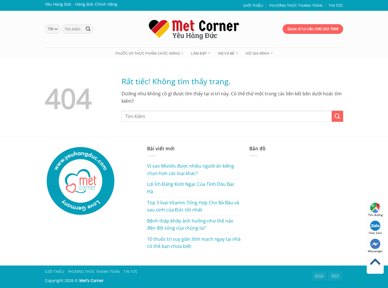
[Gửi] (88, 29)
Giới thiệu (253, 5)
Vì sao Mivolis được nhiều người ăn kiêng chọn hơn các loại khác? (190, 169)
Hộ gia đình (257, 53)
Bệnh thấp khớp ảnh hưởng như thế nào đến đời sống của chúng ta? (190, 224)
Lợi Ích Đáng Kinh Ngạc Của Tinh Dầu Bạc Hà (191, 188)
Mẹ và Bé (226, 53)
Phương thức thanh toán (295, 5)
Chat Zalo (375, 233)
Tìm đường (375, 215)
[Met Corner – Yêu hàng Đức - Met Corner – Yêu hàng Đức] (194, 29)
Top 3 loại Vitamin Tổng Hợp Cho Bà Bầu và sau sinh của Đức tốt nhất (193, 206)
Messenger (375, 251)
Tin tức (336, 5)
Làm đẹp (199, 53)
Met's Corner (91, 280)
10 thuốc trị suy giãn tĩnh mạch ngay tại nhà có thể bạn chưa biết (194, 243)
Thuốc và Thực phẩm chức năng (147, 53)
